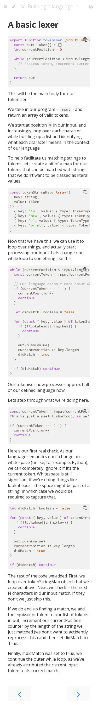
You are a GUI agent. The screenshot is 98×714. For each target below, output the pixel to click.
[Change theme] (13, 6)
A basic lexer (33, 24)
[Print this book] (91, 6)
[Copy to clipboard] (85, 39)
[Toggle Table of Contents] (5, 6)
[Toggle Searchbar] (22, 6)
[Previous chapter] (19, 694)
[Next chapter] (78, 694)
